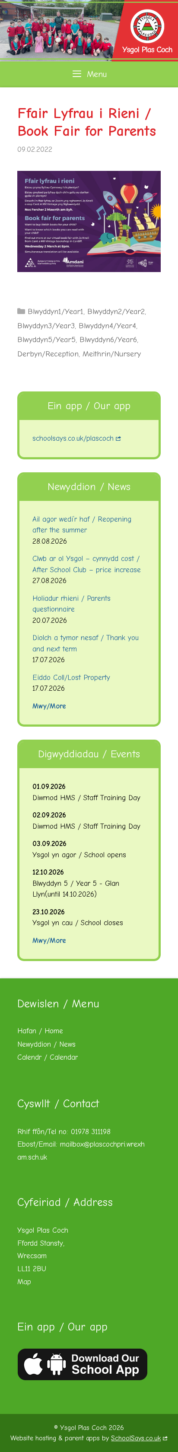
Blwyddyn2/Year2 (116, 311)
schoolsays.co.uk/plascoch (73, 438)
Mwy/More (49, 706)
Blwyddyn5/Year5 (46, 339)
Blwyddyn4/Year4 (107, 325)
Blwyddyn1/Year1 (55, 311)
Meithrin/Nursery (112, 354)
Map (24, 1282)
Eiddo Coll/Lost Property (71, 677)
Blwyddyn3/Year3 (46, 325)
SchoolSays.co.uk (136, 1438)
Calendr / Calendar (47, 1057)
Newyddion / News (46, 1044)
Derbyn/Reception (48, 354)
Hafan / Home (40, 1031)
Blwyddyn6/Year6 (108, 339)
